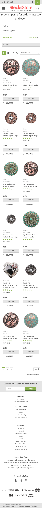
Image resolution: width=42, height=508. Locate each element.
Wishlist (21, 412)
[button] (21, 37)
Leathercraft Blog (21, 446)
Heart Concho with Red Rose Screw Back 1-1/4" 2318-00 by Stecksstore (10, 287)
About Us (21, 428)
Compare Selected (32, 374)
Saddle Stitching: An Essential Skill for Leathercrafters (21, 462)
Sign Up (23, 415)
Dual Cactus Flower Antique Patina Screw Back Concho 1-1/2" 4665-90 (31, 84)
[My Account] (32, 2)
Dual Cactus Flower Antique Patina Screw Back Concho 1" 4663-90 (31, 337)
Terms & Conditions (21, 444)
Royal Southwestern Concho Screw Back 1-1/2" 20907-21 (30, 236)
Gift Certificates (21, 410)
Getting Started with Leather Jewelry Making (21, 460)
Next (36, 369)
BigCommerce (13, 506)
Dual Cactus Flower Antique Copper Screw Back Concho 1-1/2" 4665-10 (11, 84)
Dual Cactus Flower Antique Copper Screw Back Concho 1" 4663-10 (30, 185)
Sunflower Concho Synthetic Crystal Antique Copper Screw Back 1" (30, 135)
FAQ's (21, 436)
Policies (21, 439)
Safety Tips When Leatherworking (21, 465)
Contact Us (21, 431)
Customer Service (21, 433)
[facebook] (16, 480)
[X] (21, 480)
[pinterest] (26, 480)
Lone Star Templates (31, 506)
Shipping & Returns (21, 417)
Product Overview (21, 441)
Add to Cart (11, 98)
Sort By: (15, 53)
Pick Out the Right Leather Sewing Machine (21, 468)
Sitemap (18, 504)
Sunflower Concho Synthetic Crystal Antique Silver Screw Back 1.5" (30, 287)
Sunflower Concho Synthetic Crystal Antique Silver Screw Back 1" (10, 236)
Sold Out (11, 149)
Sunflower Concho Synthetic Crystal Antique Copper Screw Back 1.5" (10, 135)
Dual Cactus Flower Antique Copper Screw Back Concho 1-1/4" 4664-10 (11, 337)
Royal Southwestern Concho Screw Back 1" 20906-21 (10, 185)
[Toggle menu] (3, 8)
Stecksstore (6, 78)
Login (17, 415)
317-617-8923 (8, 2)
